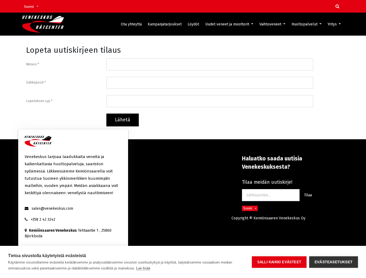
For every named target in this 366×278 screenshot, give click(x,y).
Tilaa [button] (308, 195)
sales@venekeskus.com (52, 208)
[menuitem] (131, 24)
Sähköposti (35, 82)
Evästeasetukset (334, 262)
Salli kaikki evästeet (279, 262)
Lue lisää (143, 268)
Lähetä (122, 120)
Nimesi (31, 64)
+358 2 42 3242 (43, 219)
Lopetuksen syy (38, 101)
